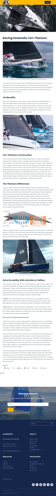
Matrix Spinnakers (8, 468)
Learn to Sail (33, 441)
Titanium (5, 464)
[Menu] (52, 2)
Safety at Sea (33, 439)
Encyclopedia (33, 445)
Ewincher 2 (33, 470)
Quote (47, 2)
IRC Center (33, 443)
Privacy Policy (34, 461)
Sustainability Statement (37, 464)
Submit (10, 409)
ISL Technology (7, 466)
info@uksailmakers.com (13, 451)
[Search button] (51, 423)
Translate (15, 493)
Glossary (32, 447)
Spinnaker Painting (35, 450)
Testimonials (33, 468)
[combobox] (40, 423)
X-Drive (5, 461)
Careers (32, 466)
